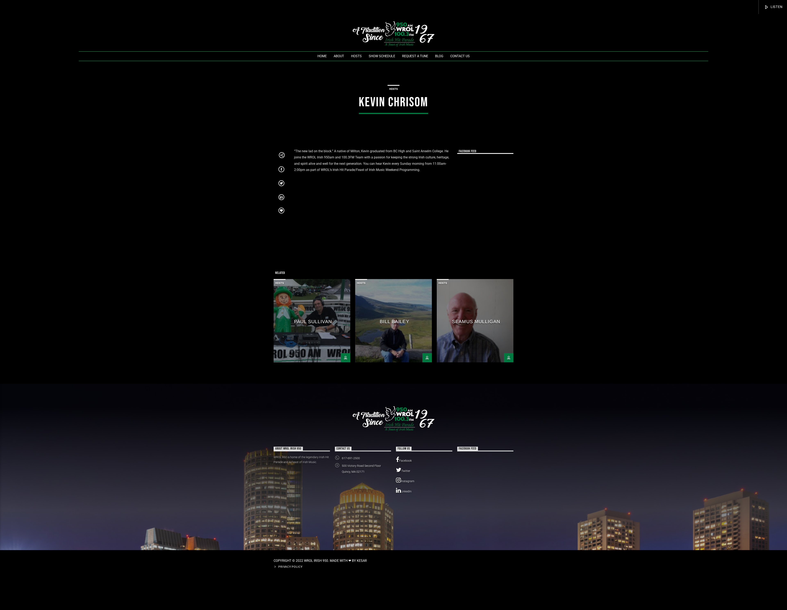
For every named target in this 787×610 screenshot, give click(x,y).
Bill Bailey (394, 321)
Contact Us (460, 56)
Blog (439, 56)
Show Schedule (382, 56)
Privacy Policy (290, 567)
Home (322, 56)
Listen (776, 7)
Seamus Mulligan (476, 321)
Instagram (407, 481)
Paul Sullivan (313, 321)
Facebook (405, 460)
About (339, 56)
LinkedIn (406, 491)
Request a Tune (415, 56)
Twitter (405, 471)
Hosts (356, 56)
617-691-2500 (351, 458)
